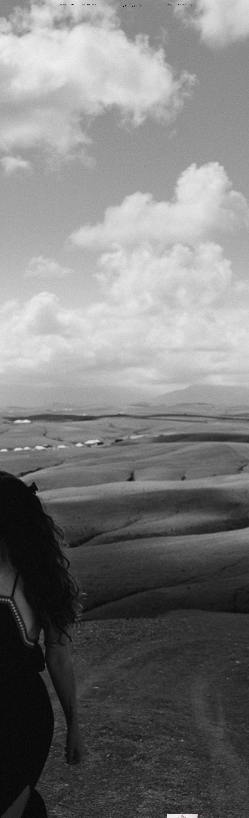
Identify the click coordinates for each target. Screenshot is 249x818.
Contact (182, 5)
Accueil (62, 5)
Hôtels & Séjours (88, 5)
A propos (170, 5)
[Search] (191, 5)
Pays (72, 5)
